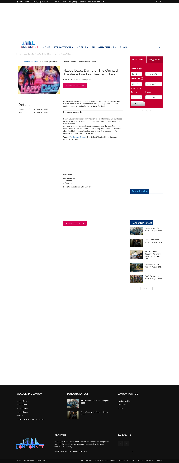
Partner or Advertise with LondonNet (92, 2)
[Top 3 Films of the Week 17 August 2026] (136, 243)
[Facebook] (157, 1)
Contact (63, 2)
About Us (56, 2)
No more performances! (75, 85)
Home (46, 47)
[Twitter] (161, 1)
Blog (123, 47)
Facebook (122, 405)
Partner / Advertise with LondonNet (30, 419)
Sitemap (19, 415)
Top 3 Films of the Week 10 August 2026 (153, 277)
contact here (82, 451)
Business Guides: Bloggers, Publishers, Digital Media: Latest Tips (153, 255)
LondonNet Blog (124, 401)
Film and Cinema (103, 47)
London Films (21, 405)
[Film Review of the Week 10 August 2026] (136, 267)
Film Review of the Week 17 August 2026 (153, 229)
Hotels (81, 47)
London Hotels (22, 408)
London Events (22, 412)
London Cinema (22, 401)
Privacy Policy (72, 2)
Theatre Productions (30, 61)
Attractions (62, 47)
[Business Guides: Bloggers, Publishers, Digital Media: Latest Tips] (136, 254)
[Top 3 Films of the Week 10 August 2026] (136, 279)
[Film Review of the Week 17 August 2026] (136, 231)
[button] (160, 47)
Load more (146, 288)
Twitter (120, 408)
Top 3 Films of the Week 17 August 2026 (153, 241)
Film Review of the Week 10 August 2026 (153, 265)
